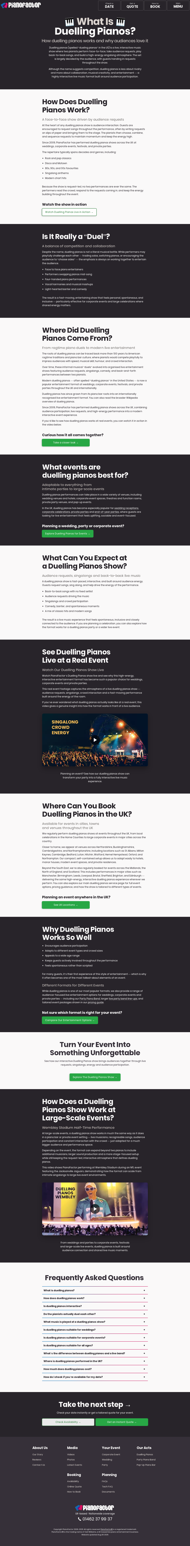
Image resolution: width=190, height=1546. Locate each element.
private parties (80, 512)
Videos (71, 1454)
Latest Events (74, 1465)
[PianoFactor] (0, 5)
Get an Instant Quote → (122, 1422)
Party (105, 1465)
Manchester (49, 875)
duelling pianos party (82, 627)
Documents (108, 1491)
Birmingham (65, 875)
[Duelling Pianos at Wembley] (95, 1208)
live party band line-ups (123, 998)
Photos (71, 1459)
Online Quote (74, 1486)
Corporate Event (111, 1454)
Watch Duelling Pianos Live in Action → (69, 212)
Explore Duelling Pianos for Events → (67, 533)
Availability (73, 1481)
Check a (109, 5)
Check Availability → (68, 1422)
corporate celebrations (56, 512)
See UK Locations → (66, 905)
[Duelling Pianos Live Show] (95, 740)
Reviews (36, 1459)
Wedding (107, 1459)
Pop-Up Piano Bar (146, 1465)
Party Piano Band (90, 998)
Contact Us (38, 1465)
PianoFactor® (107, 1529)
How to (155, 5)
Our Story (37, 1454)
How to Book (74, 1491)
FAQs (105, 1481)
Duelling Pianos (145, 1454)
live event (113, 627)
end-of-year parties (107, 512)
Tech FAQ (107, 1486)
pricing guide (96, 1002)
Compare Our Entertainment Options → (70, 1020)
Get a (132, 5)
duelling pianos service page (107, 883)
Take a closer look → (66, 442)
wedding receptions (126, 508)
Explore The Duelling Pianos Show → (95, 1077)
